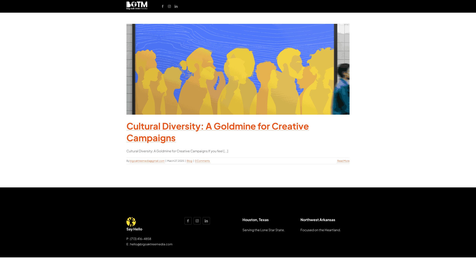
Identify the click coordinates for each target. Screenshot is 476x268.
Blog (189, 160)
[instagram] (169, 6)
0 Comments (202, 160)
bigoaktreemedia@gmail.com (147, 160)
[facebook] (162, 6)
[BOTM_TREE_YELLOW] (131, 219)
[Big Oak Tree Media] (136, 3)
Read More (343, 160)
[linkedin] (176, 6)
